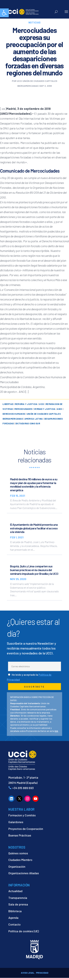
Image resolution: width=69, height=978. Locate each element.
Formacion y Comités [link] (22, 815)
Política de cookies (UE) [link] (23, 931)
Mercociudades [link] (23, 409)
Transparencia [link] (17, 898)
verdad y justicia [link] (44, 409)
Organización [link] (16, 866)
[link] (4, 12)
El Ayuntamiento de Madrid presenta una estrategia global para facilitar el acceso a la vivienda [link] (34, 528)
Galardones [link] (15, 822)
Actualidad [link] (15, 891)
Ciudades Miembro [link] (20, 860)
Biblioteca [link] (15, 911)
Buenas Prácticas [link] (19, 835)
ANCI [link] (59, 409)
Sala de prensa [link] (18, 904)
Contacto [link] (14, 924)
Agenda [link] (13, 917)
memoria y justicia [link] (26, 404)
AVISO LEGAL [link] (27, 972)
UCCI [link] (41, 404)
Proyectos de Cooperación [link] (25, 829)
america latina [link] (33, 418)
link (56, 731)
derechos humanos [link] (14, 413)
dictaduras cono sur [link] (27, 423)
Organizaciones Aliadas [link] (23, 873)
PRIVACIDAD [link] (42, 972)
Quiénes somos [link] (18, 853)
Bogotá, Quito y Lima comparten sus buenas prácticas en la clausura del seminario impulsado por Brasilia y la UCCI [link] (34, 569)
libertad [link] (8, 404)
